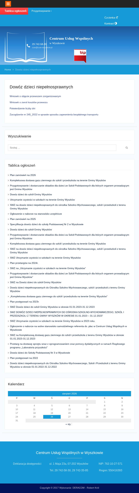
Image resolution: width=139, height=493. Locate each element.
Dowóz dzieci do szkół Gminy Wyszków (31, 194)
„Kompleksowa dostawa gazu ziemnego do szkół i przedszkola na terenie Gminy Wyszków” (58, 296)
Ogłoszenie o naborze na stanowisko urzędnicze (36, 213)
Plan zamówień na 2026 (23, 175)
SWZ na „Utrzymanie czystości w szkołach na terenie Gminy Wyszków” (48, 268)
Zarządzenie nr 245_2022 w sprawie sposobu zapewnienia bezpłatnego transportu (54, 114)
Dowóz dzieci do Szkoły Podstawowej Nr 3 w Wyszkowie (40, 352)
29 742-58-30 (39, 44)
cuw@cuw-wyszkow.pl (42, 47)
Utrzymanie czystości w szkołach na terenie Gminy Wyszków (42, 199)
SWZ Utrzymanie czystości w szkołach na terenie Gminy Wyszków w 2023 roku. (52, 321)
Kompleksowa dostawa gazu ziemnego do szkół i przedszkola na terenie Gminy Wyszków (58, 180)
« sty (68, 424)
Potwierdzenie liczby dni (22, 108)
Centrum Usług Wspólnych (71, 38)
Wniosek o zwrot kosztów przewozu (29, 102)
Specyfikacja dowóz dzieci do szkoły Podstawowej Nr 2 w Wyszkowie (46, 224)
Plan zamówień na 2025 (23, 219)
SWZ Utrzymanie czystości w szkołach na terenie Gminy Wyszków (45, 257)
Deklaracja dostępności (27, 463)
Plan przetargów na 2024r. (24, 263)
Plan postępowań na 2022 (24, 358)
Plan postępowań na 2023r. (24, 301)
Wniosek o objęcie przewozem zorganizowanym (35, 96)
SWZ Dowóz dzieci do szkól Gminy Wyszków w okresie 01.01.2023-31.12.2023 (52, 307)
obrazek (80, 56)
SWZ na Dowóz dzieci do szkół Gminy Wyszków (35, 282)
